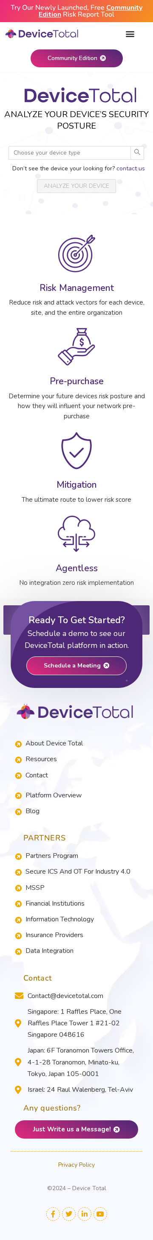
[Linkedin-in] (84, 1214)
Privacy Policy (76, 1165)
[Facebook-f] (53, 1214)
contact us (130, 168)
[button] (130, 33)
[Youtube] (100, 1214)
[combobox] (65, 153)
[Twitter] (69, 1214)
